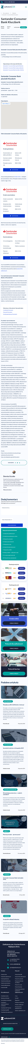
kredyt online (17, 176)
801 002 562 (12, 2)
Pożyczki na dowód (8, 539)
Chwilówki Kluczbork (8, 310)
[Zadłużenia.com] (8, 6)
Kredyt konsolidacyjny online (10, 536)
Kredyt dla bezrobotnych (9, 547)
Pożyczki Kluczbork (7, 312)
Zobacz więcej (14, 623)
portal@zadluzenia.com (15, 967)
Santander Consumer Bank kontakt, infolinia (13, 70)
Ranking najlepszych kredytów (10, 1023)
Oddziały (23, 27)
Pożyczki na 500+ (8, 549)
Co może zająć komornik (9, 555)
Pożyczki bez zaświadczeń (10, 558)
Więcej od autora (7, 489)
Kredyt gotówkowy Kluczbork (10, 314)
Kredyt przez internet (9, 541)
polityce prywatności (20, 1041)
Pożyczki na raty (7, 544)
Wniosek (22, 568)
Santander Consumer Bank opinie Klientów (13, 66)
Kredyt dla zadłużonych (9, 533)
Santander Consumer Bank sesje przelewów (13, 68)
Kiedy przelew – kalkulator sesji (11, 552)
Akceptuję (3, 1043)
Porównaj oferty (7, 1028)
